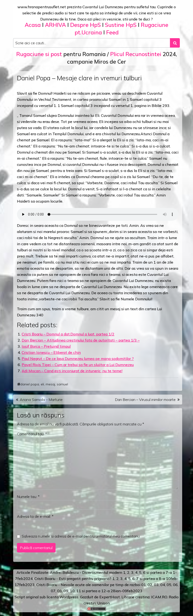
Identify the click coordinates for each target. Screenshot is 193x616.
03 (156, 584)
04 (162, 584)
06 (175, 584)
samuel (62, 384)
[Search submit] (175, 43)
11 (78, 590)
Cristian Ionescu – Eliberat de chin (51, 352)
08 (59, 590)
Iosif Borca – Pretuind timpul (46, 346)
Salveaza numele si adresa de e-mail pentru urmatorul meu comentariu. (81, 536)
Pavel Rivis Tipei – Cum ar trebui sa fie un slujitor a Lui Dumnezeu (78, 364)
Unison (103, 603)
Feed (112, 32)
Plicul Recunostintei (135, 54)
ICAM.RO (159, 597)
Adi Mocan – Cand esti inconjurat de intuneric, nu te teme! (72, 370)
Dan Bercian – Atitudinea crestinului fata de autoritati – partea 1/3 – (81, 340)
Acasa (33, 24)
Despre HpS (85, 24)
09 (66, 590)
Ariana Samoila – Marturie (41, 399)
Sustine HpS (121, 24)
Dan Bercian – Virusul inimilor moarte (145, 399)
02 (150, 584)
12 (103, 590)
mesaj (50, 384)
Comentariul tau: (32, 434)
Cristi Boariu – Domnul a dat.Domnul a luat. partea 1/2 (68, 334)
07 (53, 590)
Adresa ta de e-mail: (35, 516)
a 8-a (160, 578)
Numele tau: (28, 496)
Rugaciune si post (39, 54)
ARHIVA (55, 24)
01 (143, 584)
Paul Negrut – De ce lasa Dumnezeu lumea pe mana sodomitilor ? (78, 358)
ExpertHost (109, 597)
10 (72, 590)
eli (42, 384)
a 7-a (167, 572)
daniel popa (29, 384)
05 (169, 584)
